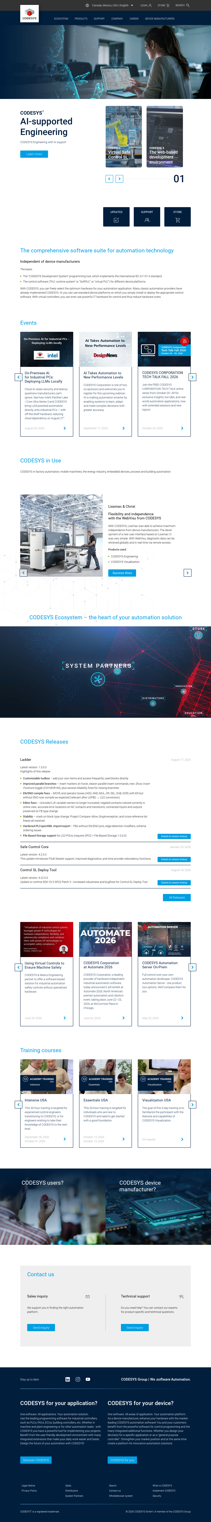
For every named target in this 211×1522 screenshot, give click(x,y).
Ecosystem (61, 18)
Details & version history (174, 836)
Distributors (71, 1490)
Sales (68, 1485)
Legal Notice (28, 1485)
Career (134, 18)
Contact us (115, 1490)
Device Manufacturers (159, 18)
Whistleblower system (121, 1495)
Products (81, 18)
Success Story (122, 573)
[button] (109, 179)
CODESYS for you (122, 1460)
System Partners (74, 1495)
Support (99, 18)
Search (112, 1485)
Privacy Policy (29, 1490)
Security (157, 1495)
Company (117, 18)
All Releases (177, 897)
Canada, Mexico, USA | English (110, 5)
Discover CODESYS (36, 1460)
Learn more (34, 155)
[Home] (29, 13)
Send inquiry (41, 1327)
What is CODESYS (162, 1485)
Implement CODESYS (164, 1490)
